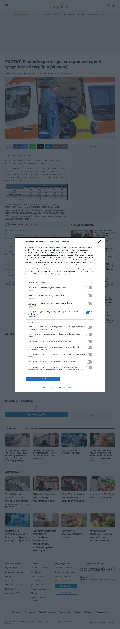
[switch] (89, 287)
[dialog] (60, 314)
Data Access (60, 387)
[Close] (100, 242)
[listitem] (60, 282)
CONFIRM (43, 379)
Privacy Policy (73, 387)
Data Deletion (47, 387)
